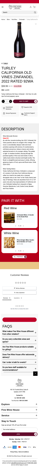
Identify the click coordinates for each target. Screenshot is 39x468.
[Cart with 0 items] (35, 7)
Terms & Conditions (24, 452)
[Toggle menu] (2, 7)
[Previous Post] (15, 226)
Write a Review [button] (20, 288)
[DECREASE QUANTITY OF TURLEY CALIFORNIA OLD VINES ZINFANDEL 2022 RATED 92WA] (3, 101)
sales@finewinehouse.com (18, 463)
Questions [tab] (17, 298)
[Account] (31, 7)
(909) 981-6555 (32, 463)
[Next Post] (23, 226)
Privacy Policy (13, 452)
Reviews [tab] (5, 298)
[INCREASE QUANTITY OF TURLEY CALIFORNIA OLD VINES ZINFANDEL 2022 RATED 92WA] (10, 101)
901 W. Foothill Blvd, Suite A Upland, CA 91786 (19, 391)
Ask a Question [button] (20, 292)
